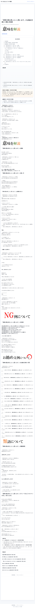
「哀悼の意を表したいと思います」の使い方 (12, 46)
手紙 (7, 50)
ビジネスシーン (9, 49)
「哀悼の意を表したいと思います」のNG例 (12, 54)
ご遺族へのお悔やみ (9, 52)
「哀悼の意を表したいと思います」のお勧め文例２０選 (14, 56)
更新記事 (6, 41)
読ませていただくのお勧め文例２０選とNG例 (9, 565)
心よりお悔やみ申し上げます (11, 60)
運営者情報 (13, 605)
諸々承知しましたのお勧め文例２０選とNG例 (9, 556)
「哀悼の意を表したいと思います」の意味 (12, 45)
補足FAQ (6, 64)
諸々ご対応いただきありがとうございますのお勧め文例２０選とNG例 (13, 559)
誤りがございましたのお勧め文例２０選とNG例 (10, 570)
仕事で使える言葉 (4, 33)
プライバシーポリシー (30, 1)
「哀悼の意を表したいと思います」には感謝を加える (14, 48)
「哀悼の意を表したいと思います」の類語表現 (13, 57)
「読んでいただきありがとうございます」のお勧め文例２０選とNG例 (13, 561)
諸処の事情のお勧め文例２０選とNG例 (8, 554)
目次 (17, 39)
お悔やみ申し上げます (10, 58)
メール (7, 53)
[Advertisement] (17, 11)
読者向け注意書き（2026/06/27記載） (11, 42)
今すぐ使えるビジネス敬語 (6, 1)
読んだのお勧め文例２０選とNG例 (8, 563)
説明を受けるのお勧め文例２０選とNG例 (9, 567)
